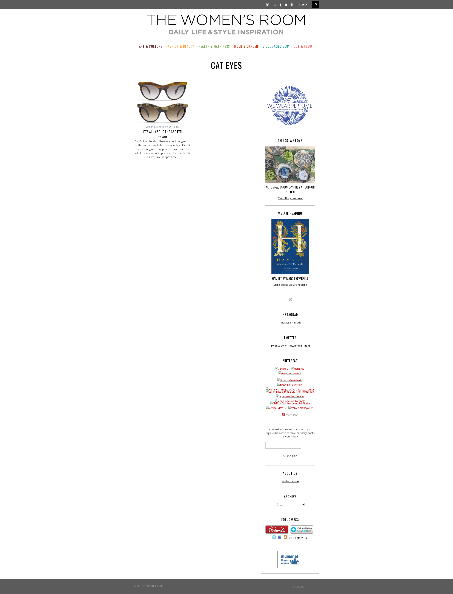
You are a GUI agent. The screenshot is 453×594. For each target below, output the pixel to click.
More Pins (292, 415)
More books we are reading (290, 284)
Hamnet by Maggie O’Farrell (290, 278)
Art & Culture (150, 46)
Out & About (304, 46)
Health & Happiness (214, 46)
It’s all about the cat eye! (162, 131)
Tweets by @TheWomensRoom (290, 345)
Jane (164, 136)
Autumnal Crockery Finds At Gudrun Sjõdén (290, 189)
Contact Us (300, 538)
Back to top (297, 586)
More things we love (290, 198)
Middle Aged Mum (275, 46)
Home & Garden (246, 46)
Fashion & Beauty (180, 46)
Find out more (290, 481)
